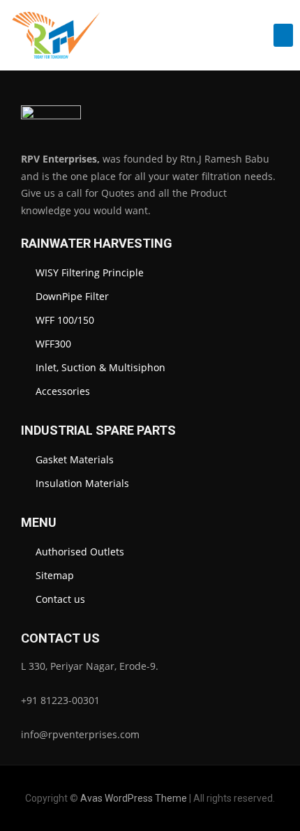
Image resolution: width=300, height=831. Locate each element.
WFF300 (53, 343)
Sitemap (55, 575)
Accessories (63, 391)
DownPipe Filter (72, 296)
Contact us (60, 599)
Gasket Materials (75, 459)
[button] (283, 35)
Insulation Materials (82, 483)
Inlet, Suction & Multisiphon (100, 367)
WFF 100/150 (65, 320)
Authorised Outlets (80, 551)
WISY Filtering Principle (90, 272)
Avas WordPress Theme (133, 798)
